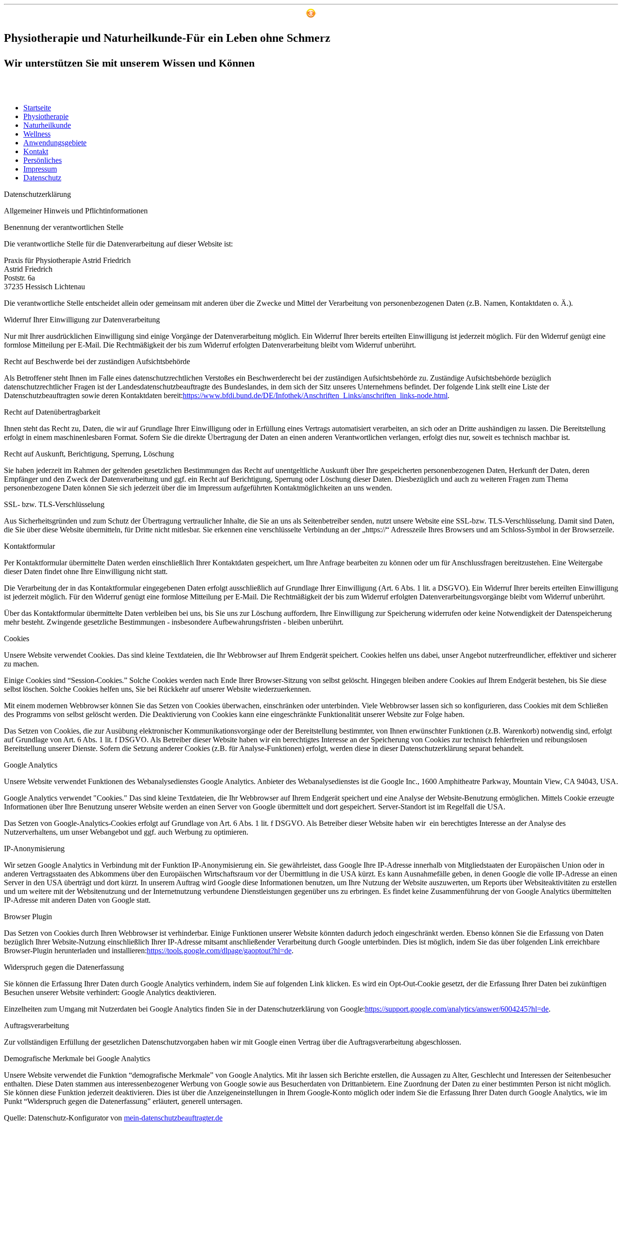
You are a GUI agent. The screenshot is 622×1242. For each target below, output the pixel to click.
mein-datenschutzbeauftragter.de (173, 1118)
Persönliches (42, 160)
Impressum (40, 169)
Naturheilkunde (47, 125)
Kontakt (35, 151)
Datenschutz (42, 178)
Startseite (37, 108)
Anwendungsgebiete (54, 143)
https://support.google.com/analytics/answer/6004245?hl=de (457, 1009)
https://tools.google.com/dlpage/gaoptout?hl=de (219, 950)
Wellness (37, 134)
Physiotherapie (46, 116)
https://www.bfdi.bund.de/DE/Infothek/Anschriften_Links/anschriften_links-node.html (315, 395)
